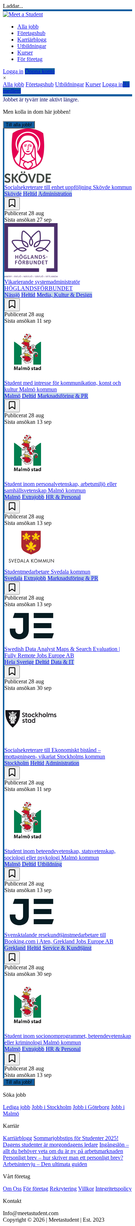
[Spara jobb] (12, 203)
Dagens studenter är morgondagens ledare (50, 1145)
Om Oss (12, 1189)
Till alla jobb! (19, 124)
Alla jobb (28, 26)
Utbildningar (31, 46)
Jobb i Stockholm (51, 1107)
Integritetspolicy (113, 1189)
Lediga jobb (16, 1107)
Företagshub (31, 33)
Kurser (25, 52)
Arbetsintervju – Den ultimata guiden (45, 1164)
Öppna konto (40, 71)
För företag (29, 59)
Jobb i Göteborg (91, 1107)
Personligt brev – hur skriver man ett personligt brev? (63, 1158)
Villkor (86, 1189)
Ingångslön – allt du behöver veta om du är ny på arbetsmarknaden (66, 1148)
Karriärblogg (31, 39)
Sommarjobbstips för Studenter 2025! (75, 1138)
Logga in (13, 71)
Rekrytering (63, 1189)
